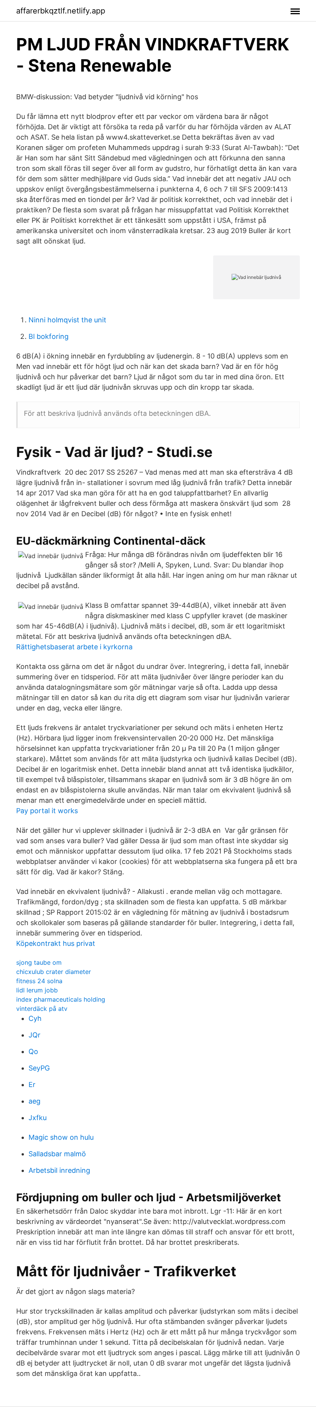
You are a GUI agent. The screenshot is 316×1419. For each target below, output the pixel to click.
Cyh (35, 1018)
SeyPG (39, 1068)
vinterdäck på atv (41, 1008)
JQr (34, 1035)
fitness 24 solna (39, 981)
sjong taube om (39, 962)
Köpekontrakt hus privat (55, 943)
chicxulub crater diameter (53, 971)
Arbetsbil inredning (59, 1170)
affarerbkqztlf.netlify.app (60, 11)
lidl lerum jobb (37, 990)
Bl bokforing (49, 336)
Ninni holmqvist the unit (67, 320)
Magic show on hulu (61, 1137)
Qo (33, 1051)
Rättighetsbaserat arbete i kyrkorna (74, 647)
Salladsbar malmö (57, 1154)
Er (32, 1085)
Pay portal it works (47, 811)
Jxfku (38, 1118)
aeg (34, 1101)
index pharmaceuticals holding (60, 999)
